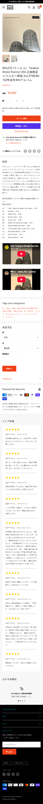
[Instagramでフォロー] (13, 774)
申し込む (9, 752)
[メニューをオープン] (3, 7)
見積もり (9, 369)
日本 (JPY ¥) (19, 763)
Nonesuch (6, 85)
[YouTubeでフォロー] (17, 774)
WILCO (30, 311)
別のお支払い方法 (21, 131)
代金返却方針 (7, 379)
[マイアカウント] (34, 7)
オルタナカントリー (13, 314)
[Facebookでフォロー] (4, 774)
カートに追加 (21, 118)
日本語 (6, 763)
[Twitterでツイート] (34, 151)
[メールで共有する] (39, 151)
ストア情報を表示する (13, 143)
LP (3, 308)
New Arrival (18, 311)
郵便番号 (5, 354)
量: (3, 101)
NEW (8, 308)
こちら (28, 696)
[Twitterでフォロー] (8, 774)
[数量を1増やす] (22, 100)
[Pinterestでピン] (30, 151)
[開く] (29, 7)
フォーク (9, 317)
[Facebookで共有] (25, 151)
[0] (38, 7)
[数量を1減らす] (10, 100)
